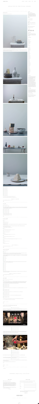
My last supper (5, 218)
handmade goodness (11, 279)
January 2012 (29, 69)
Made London (11, 281)
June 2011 (29, 73)
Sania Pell (5, 1)
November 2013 (29, 57)
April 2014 (29, 54)
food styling (7, 219)
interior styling (10, 306)
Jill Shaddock (12, 287)
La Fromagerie (19, 48)
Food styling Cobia (6, 249)
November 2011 (29, 70)
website (15, 196)
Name (20, 383)
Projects (30, 1)
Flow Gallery (17, 48)
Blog (32, 1)
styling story (19, 291)
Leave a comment (12, 274)
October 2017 (29, 48)
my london (29, 43)
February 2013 (29, 62)
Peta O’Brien (16, 273)
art (28, 38)
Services (26, 1)
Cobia (5, 261)
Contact (35, 1)
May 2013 (29, 60)
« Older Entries (4, 368)
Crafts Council (17, 287)
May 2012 (29, 67)
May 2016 (29, 51)
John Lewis (6, 309)
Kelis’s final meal (13, 236)
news (28, 44)
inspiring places (29, 42)
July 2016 (29, 50)
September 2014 (29, 53)
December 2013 (29, 56)
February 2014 (29, 55)
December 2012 (29, 63)
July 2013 (29, 59)
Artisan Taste (5, 12)
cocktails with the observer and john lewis (10, 305)
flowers (7, 279)
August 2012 (29, 65)
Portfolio (23, 1)
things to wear (29, 45)
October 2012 (29, 64)
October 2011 (29, 71)
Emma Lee (11, 227)
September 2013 (29, 58)
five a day (4, 203)
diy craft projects (29, 39)
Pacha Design (13, 291)
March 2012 (29, 68)
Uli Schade (12, 273)
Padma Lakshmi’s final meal (13, 234)
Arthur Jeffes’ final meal (13, 229)
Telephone (20, 386)
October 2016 (29, 49)
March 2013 (29, 61)
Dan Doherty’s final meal (7, 243)
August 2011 (29, 72)
